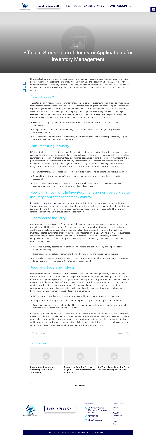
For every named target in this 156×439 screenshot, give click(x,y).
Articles (116, 418)
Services (116, 410)
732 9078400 (93, 416)
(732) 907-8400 (118, 6)
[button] (153, 9)
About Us (116, 413)
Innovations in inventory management (47, 203)
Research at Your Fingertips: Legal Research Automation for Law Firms (80, 361)
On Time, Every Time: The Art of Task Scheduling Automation (114, 361)
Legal (115, 421)
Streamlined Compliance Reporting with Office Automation (46, 361)
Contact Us (117, 416)
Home (115, 407)
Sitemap (116, 424)
